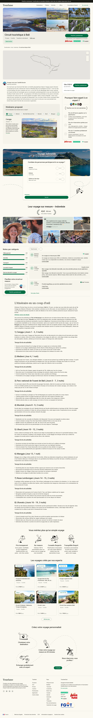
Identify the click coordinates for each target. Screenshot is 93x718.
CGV (39, 714)
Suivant (46, 197)
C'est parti (58, 667)
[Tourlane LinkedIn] (9, 691)
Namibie (48, 684)
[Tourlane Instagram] (7, 691)
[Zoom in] (87, 57)
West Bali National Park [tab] (27, 113)
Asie (12, 47)
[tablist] (31, 114)
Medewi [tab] (17, 113)
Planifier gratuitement (77, 35)
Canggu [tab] (9, 113)
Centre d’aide (35, 694)
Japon (47, 699)
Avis (33, 684)
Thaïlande (48, 701)
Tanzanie (48, 686)
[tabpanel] (31, 130)
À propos (34, 682)
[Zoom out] (87, 60)
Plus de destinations (51, 703)
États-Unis (49, 690)
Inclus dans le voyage (69, 90)
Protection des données (30, 714)
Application (35, 692)
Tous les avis (34, 249)
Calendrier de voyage (51, 705)
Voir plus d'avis (35, 293)
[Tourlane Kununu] (12, 691)
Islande (48, 694)
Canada (48, 692)
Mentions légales (18, 714)
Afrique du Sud (50, 682)
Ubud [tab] (45, 113)
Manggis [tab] (52, 113)
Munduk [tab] (38, 113)
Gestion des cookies (59, 714)
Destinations (7, 47)
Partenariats (35, 690)
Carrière (34, 688)
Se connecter (85, 5)
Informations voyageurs (47, 714)
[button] (8, 5)
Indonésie (16, 47)
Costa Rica (49, 688)
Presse (34, 686)
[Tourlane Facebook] (4, 691)
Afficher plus (47, 619)
